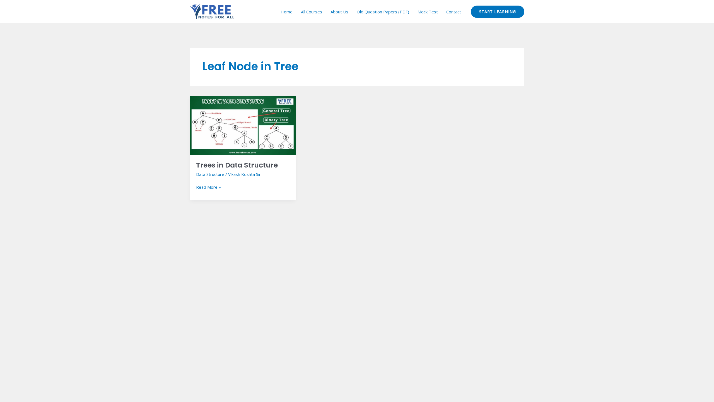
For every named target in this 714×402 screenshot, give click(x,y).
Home (287, 12)
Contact (453, 12)
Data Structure (210, 174)
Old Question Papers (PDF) (383, 12)
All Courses (311, 12)
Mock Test (428, 12)
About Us (339, 12)
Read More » (208, 187)
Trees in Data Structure (237, 165)
